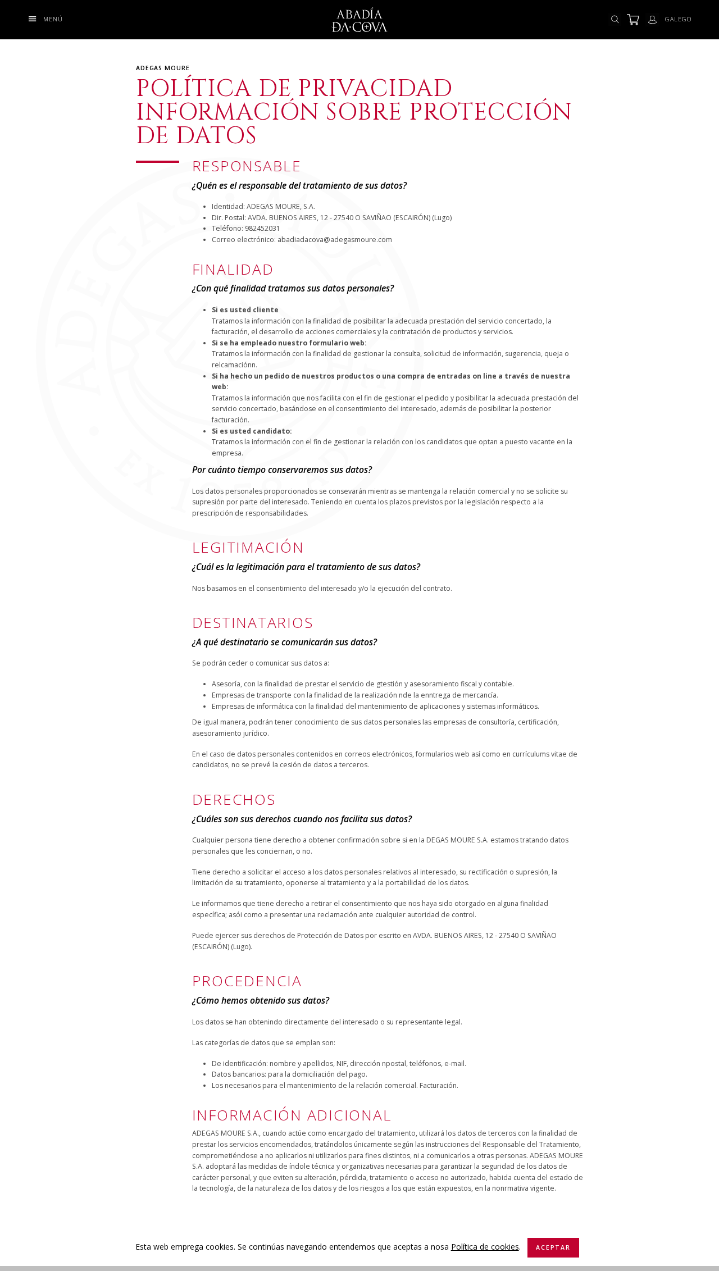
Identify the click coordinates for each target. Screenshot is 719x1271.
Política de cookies (485, 1246)
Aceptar (553, 1247)
